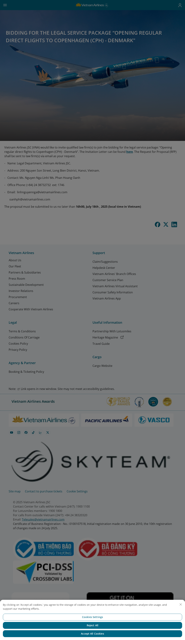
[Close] (180, 604)
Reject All (92, 625)
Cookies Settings (92, 617)
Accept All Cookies (92, 633)
